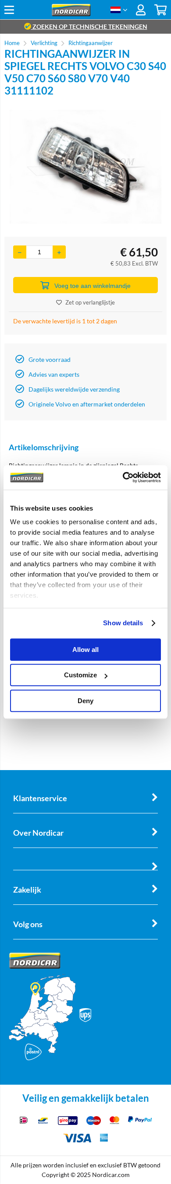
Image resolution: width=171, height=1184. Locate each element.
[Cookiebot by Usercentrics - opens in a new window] (123, 477)
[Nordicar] (71, 14)
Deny (85, 700)
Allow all (85, 649)
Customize (80, 675)
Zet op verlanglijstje (90, 302)
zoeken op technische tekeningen (89, 26)
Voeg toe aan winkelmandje (92, 285)
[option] (85, 166)
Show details (123, 623)
